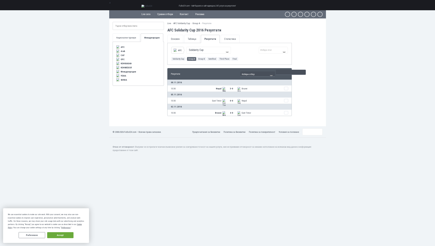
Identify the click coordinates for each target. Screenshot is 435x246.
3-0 (231, 88)
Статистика (230, 39)
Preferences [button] (65, 228)
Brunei (244, 88)
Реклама (199, 14)
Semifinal (212, 59)
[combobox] (208, 50)
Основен (175, 39)
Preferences (32, 235)
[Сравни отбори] (286, 88)
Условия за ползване (289, 132)
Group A (196, 23)
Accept (60, 235)
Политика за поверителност (262, 132)
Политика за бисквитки (234, 132)
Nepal (219, 88)
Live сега (146, 14)
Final (235, 59)
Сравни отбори (165, 14)
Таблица (192, 39)
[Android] (313, 14)
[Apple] (307, 14)
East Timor (217, 100)
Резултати (210, 39)
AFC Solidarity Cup (181, 23)
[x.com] (294, 14)
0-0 (231, 100)
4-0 (231, 113)
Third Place (224, 59)
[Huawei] (320, 14)
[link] (230, 88)
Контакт (184, 14)
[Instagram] (300, 14)
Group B (201, 59)
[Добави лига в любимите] (224, 30)
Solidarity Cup (178, 59)
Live (169, 23)
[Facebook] (287, 14)
